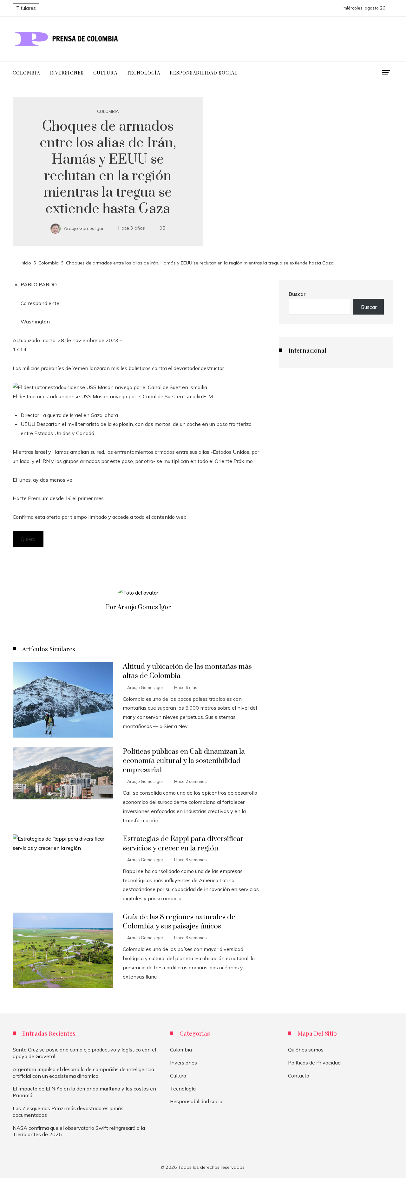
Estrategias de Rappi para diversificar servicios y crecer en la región (183, 843)
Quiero (28, 539)
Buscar (297, 294)
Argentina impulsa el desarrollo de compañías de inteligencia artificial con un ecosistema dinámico (83, 1072)
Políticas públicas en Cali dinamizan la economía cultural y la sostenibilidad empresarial (184, 761)
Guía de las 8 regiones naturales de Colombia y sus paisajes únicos (179, 922)
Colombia (108, 111)
